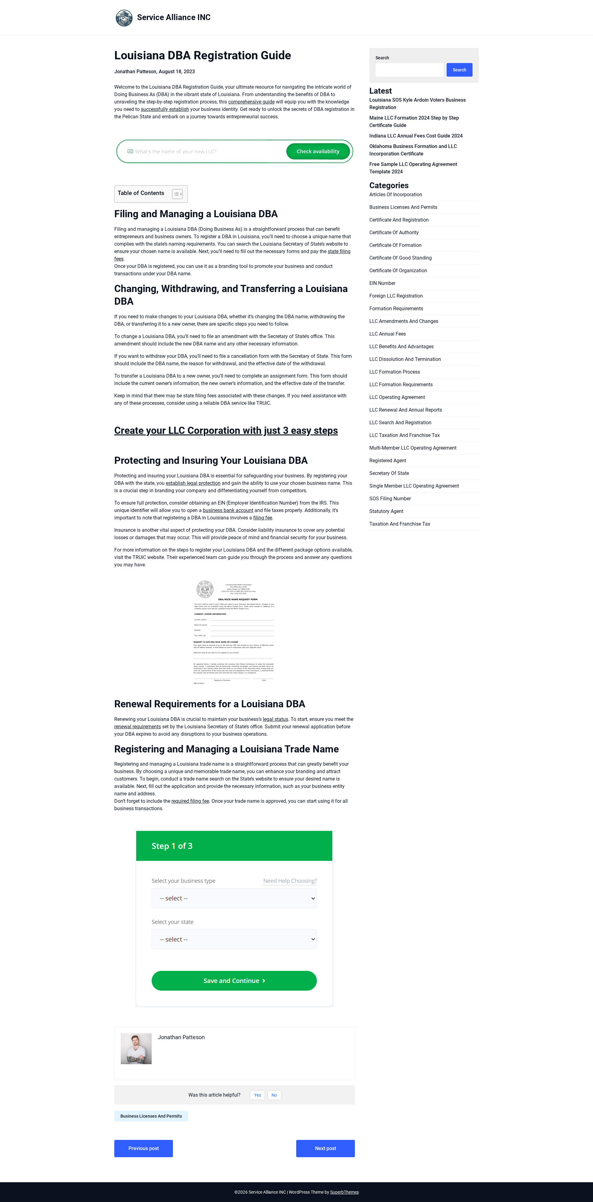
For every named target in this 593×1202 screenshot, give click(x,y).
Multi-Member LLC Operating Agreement (412, 448)
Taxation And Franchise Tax (399, 524)
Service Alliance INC (174, 17)
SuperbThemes (344, 1192)
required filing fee (190, 801)
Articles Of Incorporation (395, 194)
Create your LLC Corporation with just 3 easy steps (226, 430)
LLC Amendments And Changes (403, 321)
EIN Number (382, 283)
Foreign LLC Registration (396, 296)
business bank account (228, 510)
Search (382, 57)
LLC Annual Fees (387, 334)
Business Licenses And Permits (151, 1116)
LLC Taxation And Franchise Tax (404, 435)
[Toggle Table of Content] (174, 194)
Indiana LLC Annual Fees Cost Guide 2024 (416, 136)
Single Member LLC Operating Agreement (414, 486)
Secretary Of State (389, 473)
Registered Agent (387, 460)
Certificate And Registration (399, 220)
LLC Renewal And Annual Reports (405, 410)
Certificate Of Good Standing (400, 258)
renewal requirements (137, 727)
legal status (275, 719)
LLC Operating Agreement (397, 397)
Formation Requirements (396, 308)
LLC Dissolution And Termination (405, 359)
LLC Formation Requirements (401, 384)
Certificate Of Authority (394, 232)
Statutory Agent (386, 511)
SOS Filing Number (390, 499)
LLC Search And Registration (400, 422)
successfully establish (165, 109)
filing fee (262, 518)
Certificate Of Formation (395, 245)
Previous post (143, 1148)
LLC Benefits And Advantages (401, 346)
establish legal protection (193, 483)
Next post (325, 1148)
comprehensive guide (251, 102)
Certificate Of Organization (398, 270)
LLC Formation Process (394, 372)
